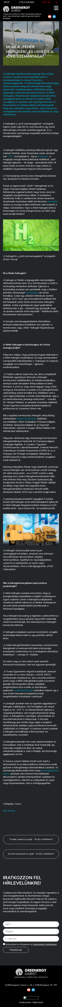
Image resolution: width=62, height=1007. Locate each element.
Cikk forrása (9, 810)
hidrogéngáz (31, 292)
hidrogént (52, 201)
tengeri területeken (27, 418)
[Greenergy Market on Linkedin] (54, 16)
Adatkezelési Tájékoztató (31, 1002)
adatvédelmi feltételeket (45, 944)
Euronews (43, 156)
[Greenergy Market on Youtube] (49, 16)
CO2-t (10, 156)
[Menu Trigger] (56, 8)
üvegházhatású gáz (23, 690)
